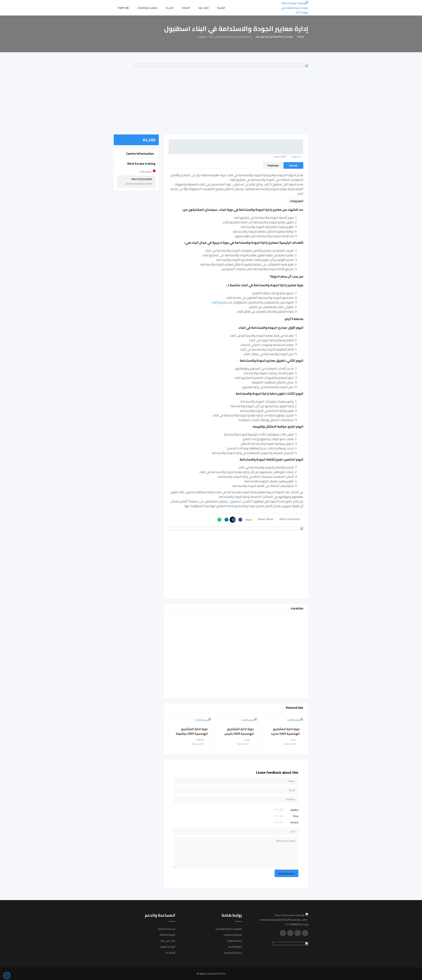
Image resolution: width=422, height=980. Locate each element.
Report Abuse (265, 519)
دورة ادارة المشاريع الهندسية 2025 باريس (239, 731)
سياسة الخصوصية (233, 952)
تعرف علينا (203, 7)
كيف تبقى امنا (167, 940)
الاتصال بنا (170, 952)
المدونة (186, 7)
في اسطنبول (241, 184)
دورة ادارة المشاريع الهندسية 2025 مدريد (285, 731)
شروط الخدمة (235, 946)
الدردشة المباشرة (166, 928)
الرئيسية (221, 7)
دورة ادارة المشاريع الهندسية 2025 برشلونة (192, 731)
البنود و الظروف (167, 946)
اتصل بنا (169, 7)
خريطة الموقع (234, 940)
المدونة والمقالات (232, 934)
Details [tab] (293, 165)
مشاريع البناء (220, 302)
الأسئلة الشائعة (167, 934)
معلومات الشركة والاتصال (228, 928)
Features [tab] (273, 165)
